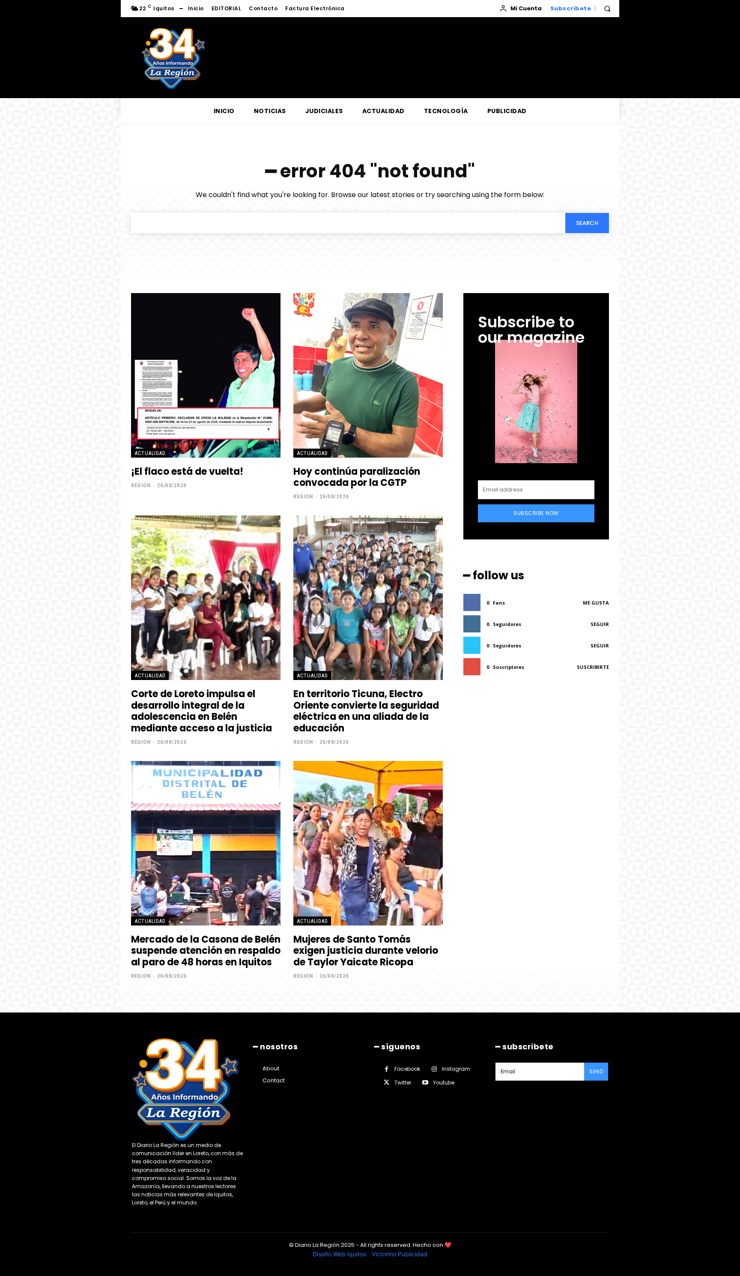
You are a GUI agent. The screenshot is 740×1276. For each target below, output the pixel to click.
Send (596, 1071)
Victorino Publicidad (399, 1254)
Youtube (443, 1082)
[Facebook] (386, 1069)
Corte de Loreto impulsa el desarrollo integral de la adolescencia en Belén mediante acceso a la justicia (201, 710)
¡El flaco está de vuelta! (187, 471)
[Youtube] (425, 1082)
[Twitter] (386, 1082)
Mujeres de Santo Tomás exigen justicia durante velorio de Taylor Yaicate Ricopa (365, 951)
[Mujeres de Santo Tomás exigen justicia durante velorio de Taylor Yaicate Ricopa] (368, 843)
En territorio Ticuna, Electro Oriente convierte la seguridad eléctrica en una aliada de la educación (366, 710)
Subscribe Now (536, 513)
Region (141, 485)
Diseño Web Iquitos (340, 1254)
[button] (607, 8)
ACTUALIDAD (149, 453)
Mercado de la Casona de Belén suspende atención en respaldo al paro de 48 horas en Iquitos (205, 951)
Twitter (402, 1082)
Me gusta (596, 602)
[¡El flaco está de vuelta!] (205, 375)
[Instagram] (434, 1069)
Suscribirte (593, 667)
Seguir (600, 624)
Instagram (456, 1068)
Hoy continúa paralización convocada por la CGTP (356, 477)
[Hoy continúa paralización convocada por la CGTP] (368, 375)
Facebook (407, 1068)
